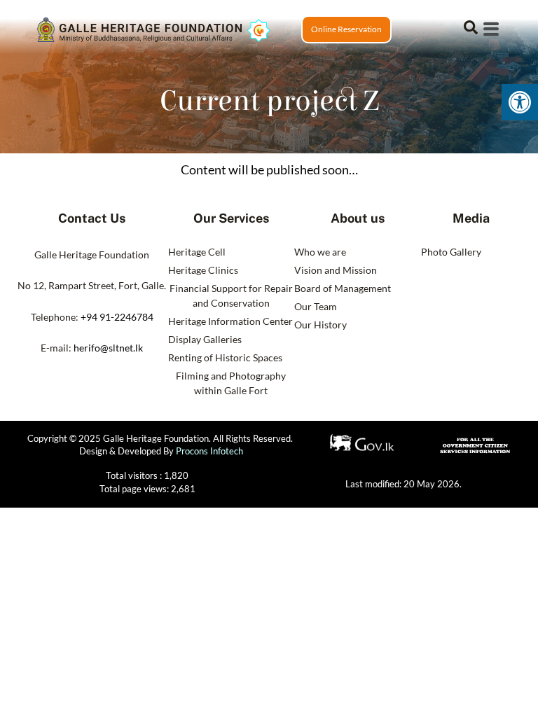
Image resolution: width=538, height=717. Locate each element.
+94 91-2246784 (117, 317)
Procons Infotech (209, 451)
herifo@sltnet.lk (108, 348)
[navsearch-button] (471, 26)
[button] (520, 102)
